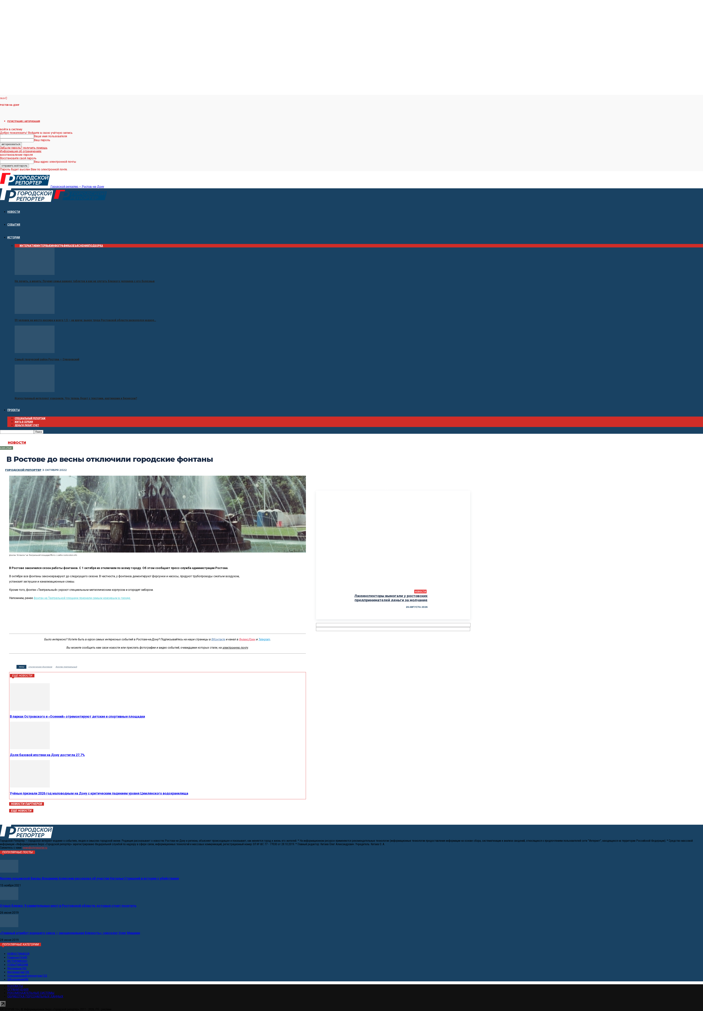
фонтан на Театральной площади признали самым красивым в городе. (82, 598)
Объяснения (80, 245)
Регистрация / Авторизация (23, 121)
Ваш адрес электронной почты (55, 161)
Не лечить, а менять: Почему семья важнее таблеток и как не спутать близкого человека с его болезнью (85, 281)
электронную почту (235, 647)
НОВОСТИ (13, 212)
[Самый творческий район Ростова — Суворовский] (35, 352)
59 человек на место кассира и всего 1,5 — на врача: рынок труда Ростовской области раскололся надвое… (85, 320)
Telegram (264, 639)
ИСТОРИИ (13, 237)
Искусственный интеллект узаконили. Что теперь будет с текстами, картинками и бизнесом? (76, 398)
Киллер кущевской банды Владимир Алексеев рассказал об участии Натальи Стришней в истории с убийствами (89, 878)
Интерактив (28, 245)
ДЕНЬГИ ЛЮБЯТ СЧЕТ (27, 425)
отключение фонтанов (40, 666)
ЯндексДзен (247, 639)
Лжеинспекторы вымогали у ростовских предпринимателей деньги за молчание (390, 598)
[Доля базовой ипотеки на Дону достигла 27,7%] (30, 748)
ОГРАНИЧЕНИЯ (18, 989)
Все (17, 245)
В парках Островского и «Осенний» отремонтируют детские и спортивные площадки (77, 716)
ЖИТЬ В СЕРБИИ (24, 421)
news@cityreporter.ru (35, 847)
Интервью (44, 245)
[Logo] (27, 201)
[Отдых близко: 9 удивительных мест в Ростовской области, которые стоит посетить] (9, 899)
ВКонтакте (218, 639)
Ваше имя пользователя (50, 136)
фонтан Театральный (66, 666)
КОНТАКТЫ (15, 986)
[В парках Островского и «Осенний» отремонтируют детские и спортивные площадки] (30, 709)
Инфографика (61, 245)
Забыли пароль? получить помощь (23, 148)
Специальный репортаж (30, 418)
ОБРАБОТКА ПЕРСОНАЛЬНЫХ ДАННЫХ (35, 996)
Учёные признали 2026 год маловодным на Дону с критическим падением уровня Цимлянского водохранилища (99, 793)
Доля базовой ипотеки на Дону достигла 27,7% (47, 755)
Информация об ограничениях (20, 151)
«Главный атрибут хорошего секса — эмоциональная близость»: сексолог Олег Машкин (70, 933)
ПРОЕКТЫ (13, 410)
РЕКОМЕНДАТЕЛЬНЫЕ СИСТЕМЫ (30, 993)
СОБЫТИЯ (13, 224)
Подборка (96, 245)
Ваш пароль (42, 140)
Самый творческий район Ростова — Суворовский (47, 359)
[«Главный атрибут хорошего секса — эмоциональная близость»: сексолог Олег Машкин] (9, 926)
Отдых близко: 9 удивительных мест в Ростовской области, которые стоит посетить (68, 906)
